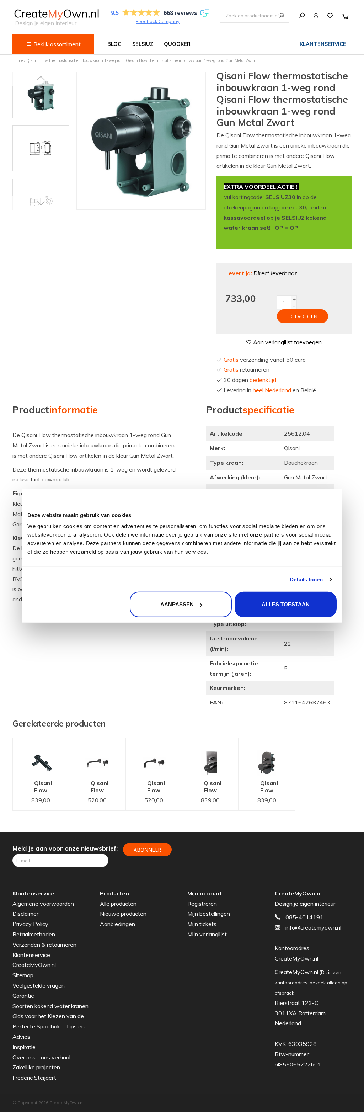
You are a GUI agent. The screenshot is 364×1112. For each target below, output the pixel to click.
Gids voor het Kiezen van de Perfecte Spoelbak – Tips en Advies (48, 1026)
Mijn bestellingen (208, 913)
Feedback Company (158, 21)
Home (17, 60)
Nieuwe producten (123, 913)
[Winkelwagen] (345, 16)
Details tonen (306, 579)
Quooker (177, 44)
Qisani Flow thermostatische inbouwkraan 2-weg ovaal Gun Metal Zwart (272, 787)
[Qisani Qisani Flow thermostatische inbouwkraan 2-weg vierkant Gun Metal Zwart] (210, 756)
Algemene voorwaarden (43, 903)
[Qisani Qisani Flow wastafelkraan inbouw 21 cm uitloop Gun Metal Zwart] (97, 756)
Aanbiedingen (117, 923)
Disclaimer (25, 913)
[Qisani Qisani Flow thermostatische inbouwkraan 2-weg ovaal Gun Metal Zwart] (266, 756)
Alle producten (118, 903)
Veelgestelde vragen (38, 985)
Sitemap (22, 975)
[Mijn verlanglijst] (330, 16)
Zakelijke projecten (36, 1067)
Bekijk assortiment (56, 44)
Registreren (202, 903)
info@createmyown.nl (313, 927)
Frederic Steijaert (34, 1077)
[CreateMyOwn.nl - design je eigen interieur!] (56, 17)
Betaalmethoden (33, 934)
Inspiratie (24, 1046)
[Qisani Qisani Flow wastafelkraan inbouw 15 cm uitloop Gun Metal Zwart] (153, 756)
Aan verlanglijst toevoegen (287, 342)
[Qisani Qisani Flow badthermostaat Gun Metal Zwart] (40, 756)
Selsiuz (142, 44)
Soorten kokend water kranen (50, 1006)
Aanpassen (177, 604)
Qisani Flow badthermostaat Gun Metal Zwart (46, 787)
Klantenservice (323, 44)
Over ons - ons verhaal (41, 1057)
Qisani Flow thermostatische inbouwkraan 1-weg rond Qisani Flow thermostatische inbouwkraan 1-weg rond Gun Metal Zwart (141, 60)
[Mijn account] (316, 16)
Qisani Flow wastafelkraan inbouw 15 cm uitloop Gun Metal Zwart (159, 787)
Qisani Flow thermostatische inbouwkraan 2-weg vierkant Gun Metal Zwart (216, 787)
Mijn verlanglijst (207, 934)
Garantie (23, 995)
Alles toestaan (286, 604)
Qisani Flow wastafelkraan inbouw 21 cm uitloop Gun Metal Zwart (102, 787)
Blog (114, 44)
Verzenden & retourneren (44, 944)
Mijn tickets (201, 923)
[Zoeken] (301, 16)
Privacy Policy (30, 923)
